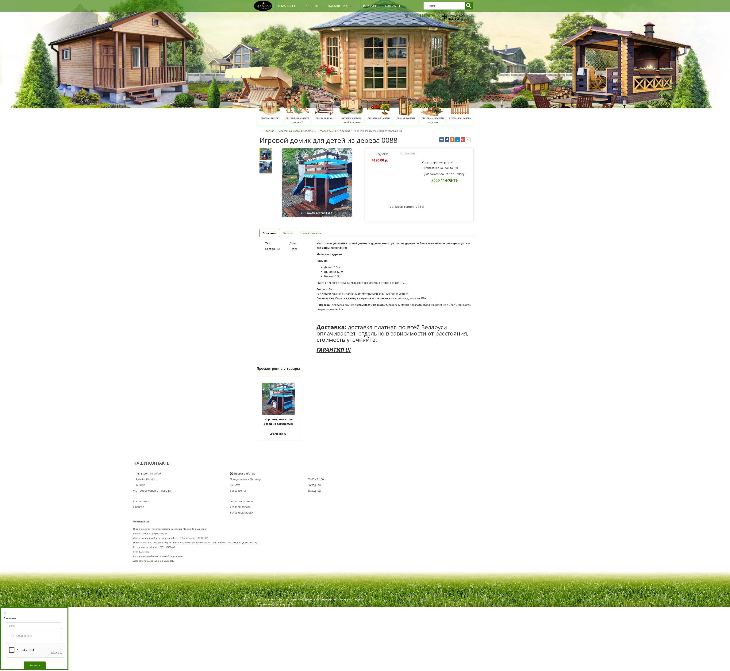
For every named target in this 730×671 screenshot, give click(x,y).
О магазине (287, 6)
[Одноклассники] (452, 139)
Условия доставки (241, 512)
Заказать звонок (458, 23)
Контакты (392, 6)
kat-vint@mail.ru (146, 479)
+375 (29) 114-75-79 (148, 473)
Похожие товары (310, 233)
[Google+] (463, 139)
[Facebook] (447, 139)
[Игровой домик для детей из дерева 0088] (265, 154)
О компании (141, 501)
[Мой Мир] (457, 139)
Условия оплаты (240, 507)
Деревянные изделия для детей (296, 131)
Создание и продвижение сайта (275, 604)
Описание (269, 233)
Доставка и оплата (343, 6)
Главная (269, 131)
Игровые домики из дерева (334, 131)
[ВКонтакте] (441, 139)
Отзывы (288, 233)
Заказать (34, 665)
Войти (453, 19)
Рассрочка (371, 6)
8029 (444, 180)
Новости (138, 507)
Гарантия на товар (242, 501)
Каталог (312, 6)
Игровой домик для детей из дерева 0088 (278, 421)
